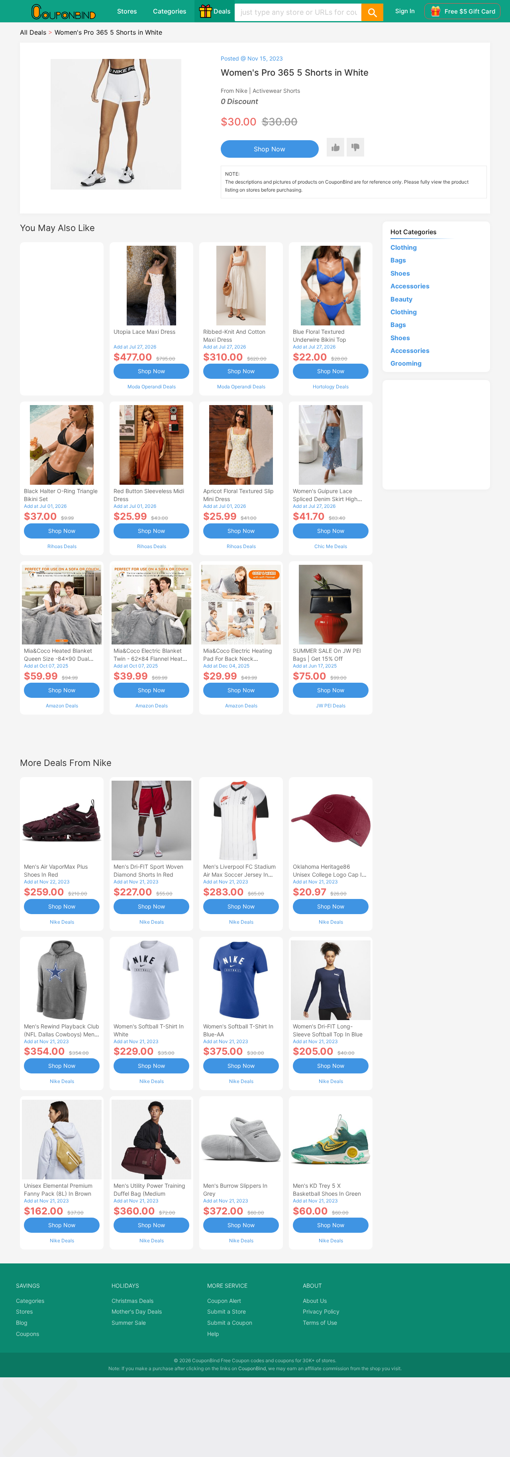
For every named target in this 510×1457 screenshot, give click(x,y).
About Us (315, 1300)
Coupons (27, 1333)
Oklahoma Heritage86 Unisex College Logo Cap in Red (329, 874)
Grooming (406, 363)
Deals (222, 11)
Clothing (403, 247)
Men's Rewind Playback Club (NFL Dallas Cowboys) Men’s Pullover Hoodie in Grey (61, 1034)
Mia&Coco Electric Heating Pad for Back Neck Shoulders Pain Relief (237, 658)
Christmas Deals (132, 1300)
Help (213, 1333)
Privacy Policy (321, 1311)
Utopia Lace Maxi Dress (144, 331)
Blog (21, 1322)
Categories (169, 11)
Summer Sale (129, 1322)
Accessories (410, 286)
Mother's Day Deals (137, 1311)
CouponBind (252, 1368)
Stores (127, 11)
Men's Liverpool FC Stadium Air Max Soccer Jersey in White (239, 874)
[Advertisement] (62, 318)
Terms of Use (320, 1322)
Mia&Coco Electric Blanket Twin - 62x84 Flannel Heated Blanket (151, 658)
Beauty (401, 299)
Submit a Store (226, 1311)
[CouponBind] (69, 11)
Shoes (400, 273)
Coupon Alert (224, 1300)
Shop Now (269, 149)
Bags (398, 260)
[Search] (372, 12)
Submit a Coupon (229, 1322)
